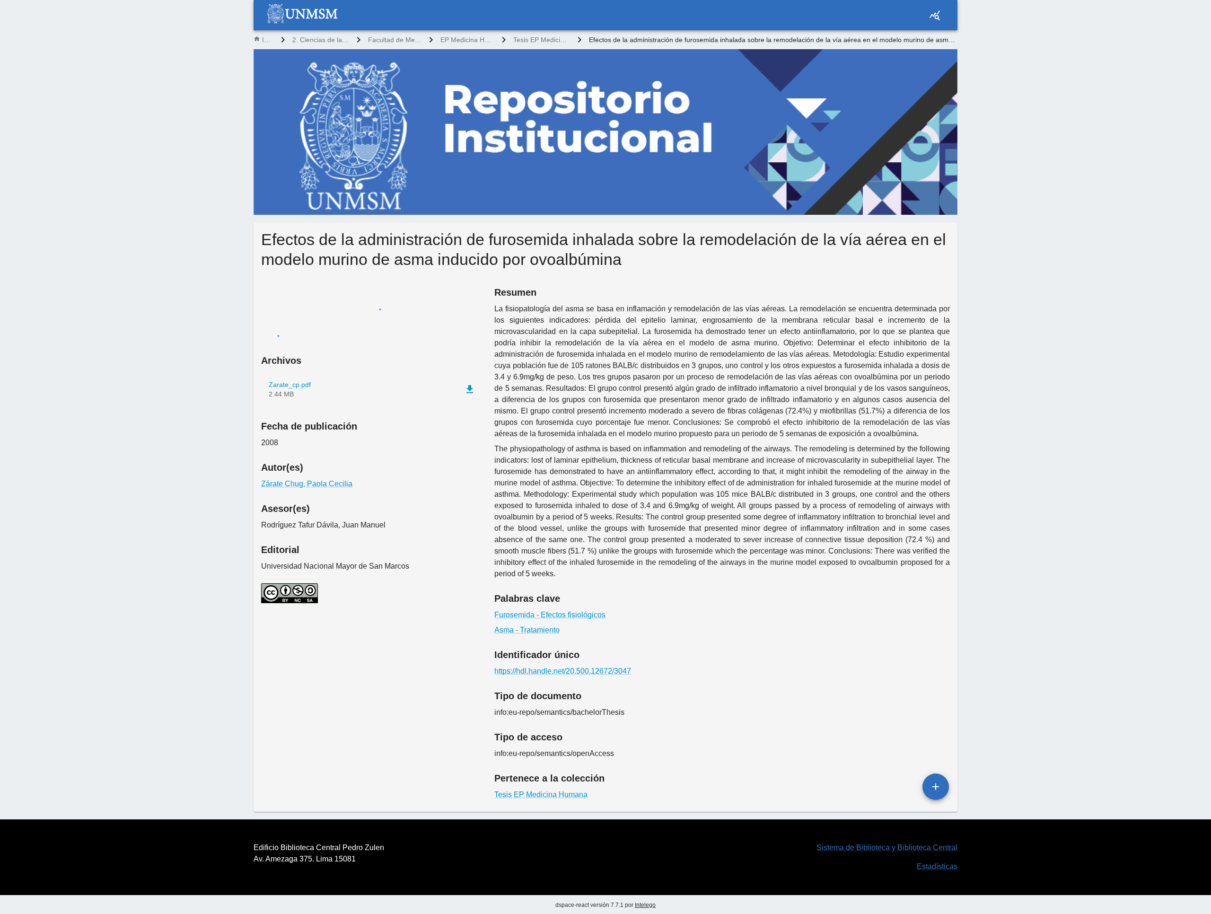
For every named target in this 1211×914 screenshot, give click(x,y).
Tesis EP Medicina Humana (541, 40)
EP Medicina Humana (467, 40)
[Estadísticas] (934, 15)
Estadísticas (937, 866)
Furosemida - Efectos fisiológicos (550, 615)
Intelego (645, 905)
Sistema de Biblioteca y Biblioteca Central (886, 848)
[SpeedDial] (935, 786)
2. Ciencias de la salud (320, 40)
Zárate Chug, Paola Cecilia (306, 484)
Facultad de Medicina (394, 40)
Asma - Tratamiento (527, 630)
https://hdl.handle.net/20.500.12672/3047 (562, 671)
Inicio (267, 40)
